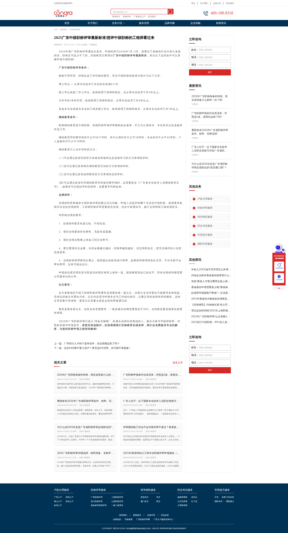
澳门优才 (144, 502)
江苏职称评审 (117, 502)
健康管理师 (182, 497)
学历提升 (152, 16)
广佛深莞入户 (139, 16)
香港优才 (116, 16)
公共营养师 (182, 502)
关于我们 (204, 3)
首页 (193, 3)
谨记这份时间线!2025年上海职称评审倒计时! (211, 310)
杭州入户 (58, 506)
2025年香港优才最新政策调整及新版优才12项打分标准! (211, 299)
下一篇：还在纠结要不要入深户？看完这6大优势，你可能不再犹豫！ (92, 348)
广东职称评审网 (143, 519)
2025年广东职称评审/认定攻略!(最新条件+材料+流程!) (211, 316)
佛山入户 (58, 502)
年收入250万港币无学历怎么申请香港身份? (211, 269)
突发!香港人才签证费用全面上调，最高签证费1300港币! (211, 281)
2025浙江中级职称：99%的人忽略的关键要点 (211, 322)
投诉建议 (230, 3)
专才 (158, 497)
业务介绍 (217, 3)
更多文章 (178, 363)
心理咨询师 (182, 506)
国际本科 (218, 502)
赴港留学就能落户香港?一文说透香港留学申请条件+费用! (211, 293)
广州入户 (58, 497)
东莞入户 (69, 502)
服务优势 (144, 23)
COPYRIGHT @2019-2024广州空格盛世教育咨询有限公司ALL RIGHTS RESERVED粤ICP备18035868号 (144, 529)
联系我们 (123, 515)
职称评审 (127, 16)
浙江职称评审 (97, 502)
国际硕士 (230, 502)
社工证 (194, 502)
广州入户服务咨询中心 (163, 519)
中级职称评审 (75, 29)
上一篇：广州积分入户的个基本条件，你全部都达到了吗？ (87, 343)
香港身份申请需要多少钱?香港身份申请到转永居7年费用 (211, 287)
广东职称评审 (97, 497)
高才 (158, 502)
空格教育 (127, 325)
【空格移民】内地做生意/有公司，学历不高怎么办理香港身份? (211, 305)
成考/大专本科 (228, 497)
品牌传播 (170, 23)
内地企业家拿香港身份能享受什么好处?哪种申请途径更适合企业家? (211, 275)
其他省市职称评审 (99, 506)
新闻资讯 (221, 23)
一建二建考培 (117, 506)
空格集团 (128, 519)
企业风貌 (195, 23)
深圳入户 (69, 497)
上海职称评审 (117, 497)
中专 (217, 497)
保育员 (194, 497)
